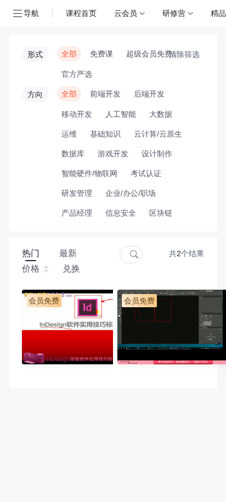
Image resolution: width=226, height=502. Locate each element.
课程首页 (81, 13)
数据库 (72, 153)
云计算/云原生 (158, 133)
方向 (35, 94)
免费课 (101, 53)
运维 (69, 133)
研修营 (173, 13)
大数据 (160, 114)
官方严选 (76, 74)
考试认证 (146, 173)
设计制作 (157, 153)
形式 (35, 54)
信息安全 (120, 212)
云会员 (125, 13)
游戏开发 (113, 153)
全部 (69, 53)
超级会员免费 (149, 53)
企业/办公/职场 (130, 193)
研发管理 (76, 193)
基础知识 (105, 133)
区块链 (160, 212)
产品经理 (76, 212)
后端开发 (149, 93)
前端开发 (105, 93)
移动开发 (76, 114)
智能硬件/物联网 (89, 173)
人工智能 (120, 114)
